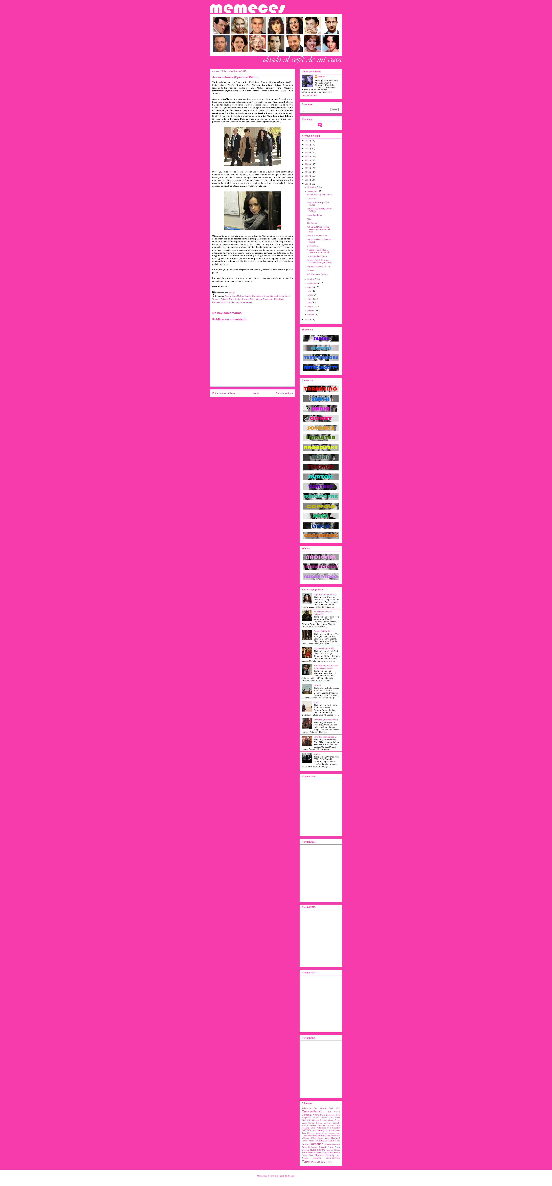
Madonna (311, 1133)
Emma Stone (320, 1117)
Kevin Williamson (318, 1128)
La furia (317, 685)
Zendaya (327, 1162)
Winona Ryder (317, 1162)
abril (309, 303)
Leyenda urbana (314, 215)
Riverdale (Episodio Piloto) (326, 719)
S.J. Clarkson (233, 302)
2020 (307, 164)
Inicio (255, 393)
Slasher (317, 1158)
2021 (307, 160)
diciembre (312, 187)
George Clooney (319, 1120)
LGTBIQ (306, 1130)
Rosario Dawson (332, 1144)
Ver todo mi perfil (309, 95)
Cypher (317, 754)
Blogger (291, 1176)
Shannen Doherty (325, 1155)
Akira (309, 219)
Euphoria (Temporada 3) (325, 594)
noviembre (312, 191)
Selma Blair (307, 1155)
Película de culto (324, 1140)
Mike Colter (279, 299)
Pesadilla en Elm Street (317, 235)
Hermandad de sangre (317, 256)
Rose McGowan (310, 1147)
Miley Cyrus (317, 1138)
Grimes (319, 1123)
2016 (307, 180)
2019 (307, 168)
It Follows (311, 198)
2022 (307, 156)
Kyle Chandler (333, 1128)
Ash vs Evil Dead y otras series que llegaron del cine (318, 229)
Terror (306, 1161)
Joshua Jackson (326, 1125)
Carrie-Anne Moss (260, 296)
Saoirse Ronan (333, 1150)
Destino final (312, 246)
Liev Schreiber (331, 1131)
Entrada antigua (284, 393)
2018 (307, 172)
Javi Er (321, 76)
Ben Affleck (320, 1108)
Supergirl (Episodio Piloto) (318, 266)
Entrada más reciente (223, 393)
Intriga (238, 299)
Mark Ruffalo (314, 1135)
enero (310, 314)
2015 (307, 184)
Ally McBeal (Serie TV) (324, 648)
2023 (307, 152)
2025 (307, 144)
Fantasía (306, 1120)
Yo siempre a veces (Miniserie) (323, 612)
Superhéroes (246, 302)
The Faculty (312, 223)
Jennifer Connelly (332, 1123)
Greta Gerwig (308, 1123)
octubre (311, 279)
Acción (228, 296)
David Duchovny (327, 1115)
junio (309, 295)
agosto (310, 287)
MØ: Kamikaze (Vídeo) (317, 274)
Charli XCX (334, 1108)
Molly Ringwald (332, 1138)
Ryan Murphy (317, 1149)
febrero (311, 310)
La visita (310, 270)
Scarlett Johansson (331, 1152)
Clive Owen (333, 1112)
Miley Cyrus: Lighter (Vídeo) (319, 194)
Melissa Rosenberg (264, 299)
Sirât (316, 702)
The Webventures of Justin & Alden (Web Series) (326, 666)
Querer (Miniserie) (322, 631)
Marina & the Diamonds (325, 1133)
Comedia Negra (310, 1114)
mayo (310, 299)
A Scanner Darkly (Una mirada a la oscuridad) (318, 251)
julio (309, 291)
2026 (307, 140)
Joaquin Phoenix (309, 1125)
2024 (307, 148)
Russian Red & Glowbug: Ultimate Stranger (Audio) (319, 261)
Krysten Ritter (248, 299)
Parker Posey (308, 1141)
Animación (306, 1108)
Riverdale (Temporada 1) (325, 737)
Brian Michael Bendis (241, 296)
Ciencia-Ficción (277, 296)
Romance (316, 1144)
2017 (307, 176)
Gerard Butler (334, 1120)
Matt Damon (326, 1135)
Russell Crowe (326, 1147)
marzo (310, 306)
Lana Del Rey (318, 1130)
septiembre (312, 283)
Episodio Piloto (227, 299)
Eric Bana (334, 1118)
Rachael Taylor (219, 302)
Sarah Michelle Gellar (312, 1152)
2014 (307, 319)
